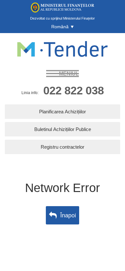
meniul (69, 73)
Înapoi (68, 215)
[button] (62, 26)
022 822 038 (73, 90)
